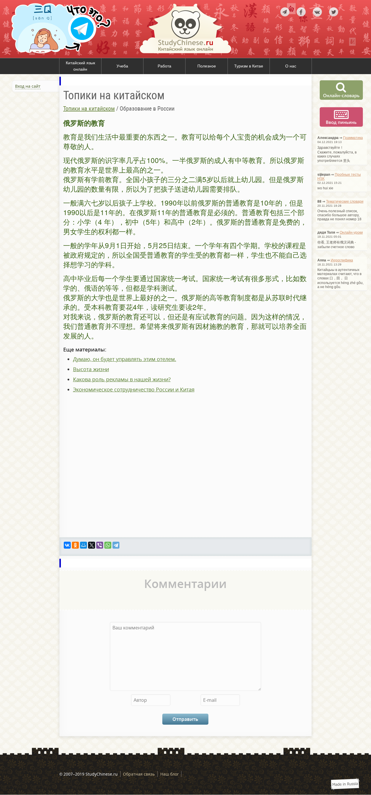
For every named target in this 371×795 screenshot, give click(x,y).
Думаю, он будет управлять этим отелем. (124, 359)
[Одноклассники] (75, 545)
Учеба (122, 66)
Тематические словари (344, 201)
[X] (91, 545)
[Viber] (99, 545)
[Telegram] (115, 545)
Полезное (206, 66)
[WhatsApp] (107, 545)
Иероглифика (342, 260)
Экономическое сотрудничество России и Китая (133, 389)
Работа (164, 66)
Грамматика (353, 138)
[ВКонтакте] (67, 545)
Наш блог (169, 774)
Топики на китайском (89, 108)
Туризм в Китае (248, 66)
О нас (290, 66)
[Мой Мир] (83, 545)
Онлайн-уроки (351, 232)
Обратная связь (139, 774)
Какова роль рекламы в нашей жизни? (122, 379)
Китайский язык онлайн (80, 66)
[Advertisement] (35, 156)
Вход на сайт (28, 86)
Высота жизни (91, 369)
